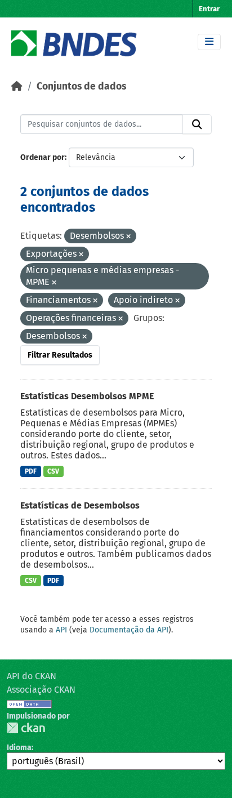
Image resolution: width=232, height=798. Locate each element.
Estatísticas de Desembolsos (80, 505)
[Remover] (128, 236)
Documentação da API (129, 630)
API (61, 630)
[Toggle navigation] (209, 42)
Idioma (19, 747)
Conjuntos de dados (81, 86)
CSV (53, 471)
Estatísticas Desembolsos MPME (87, 396)
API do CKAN (31, 676)
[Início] (17, 86)
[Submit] (197, 124)
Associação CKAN (41, 689)
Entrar (209, 9)
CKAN (26, 728)
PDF (31, 471)
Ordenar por (42, 157)
